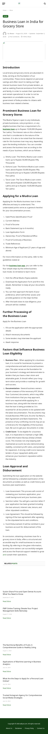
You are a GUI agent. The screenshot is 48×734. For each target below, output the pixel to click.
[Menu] (3, 3)
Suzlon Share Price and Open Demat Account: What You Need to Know (22, 592)
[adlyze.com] (24, 3)
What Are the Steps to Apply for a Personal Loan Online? (23, 679)
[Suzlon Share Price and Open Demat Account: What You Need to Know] (24, 579)
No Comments (14, 37)
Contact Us (40, 728)
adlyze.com (23, 724)
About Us (9, 728)
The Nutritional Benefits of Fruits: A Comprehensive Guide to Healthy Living (19, 646)
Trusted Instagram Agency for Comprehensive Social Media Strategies (22, 696)
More (5, 16)
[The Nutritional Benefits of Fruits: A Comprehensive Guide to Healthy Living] (24, 632)
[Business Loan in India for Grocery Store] (24, 51)
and (4, 554)
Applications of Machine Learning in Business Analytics (22, 662)
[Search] (44, 3)
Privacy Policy (29, 728)
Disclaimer (18, 728)
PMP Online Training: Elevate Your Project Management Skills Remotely (20, 609)
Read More (7, 601)
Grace (12, 33)
